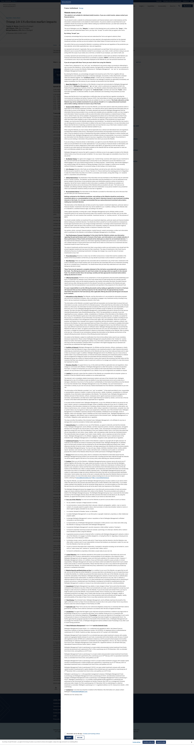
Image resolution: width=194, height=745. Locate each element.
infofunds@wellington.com (79, 691)
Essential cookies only (148, 742)
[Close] (191, 742)
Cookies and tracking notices (91, 733)
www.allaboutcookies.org (83, 477)
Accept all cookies (161, 742)
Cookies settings (136, 742)
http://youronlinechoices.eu (100, 477)
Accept (68, 737)
